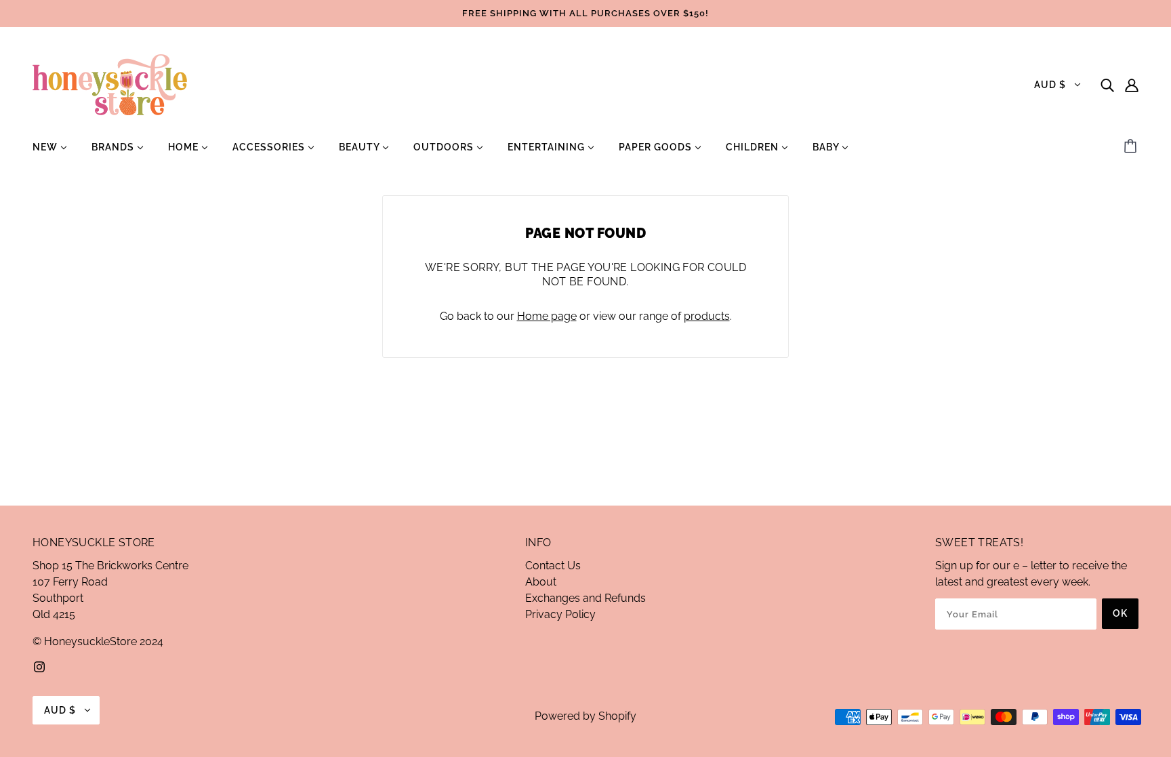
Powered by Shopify (585, 716)
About (540, 581)
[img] (1107, 84)
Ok (1120, 613)
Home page (547, 316)
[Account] (1131, 84)
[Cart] (1132, 147)
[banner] (110, 83)
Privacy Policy (560, 614)
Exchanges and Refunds (585, 598)
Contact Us (553, 565)
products (707, 316)
